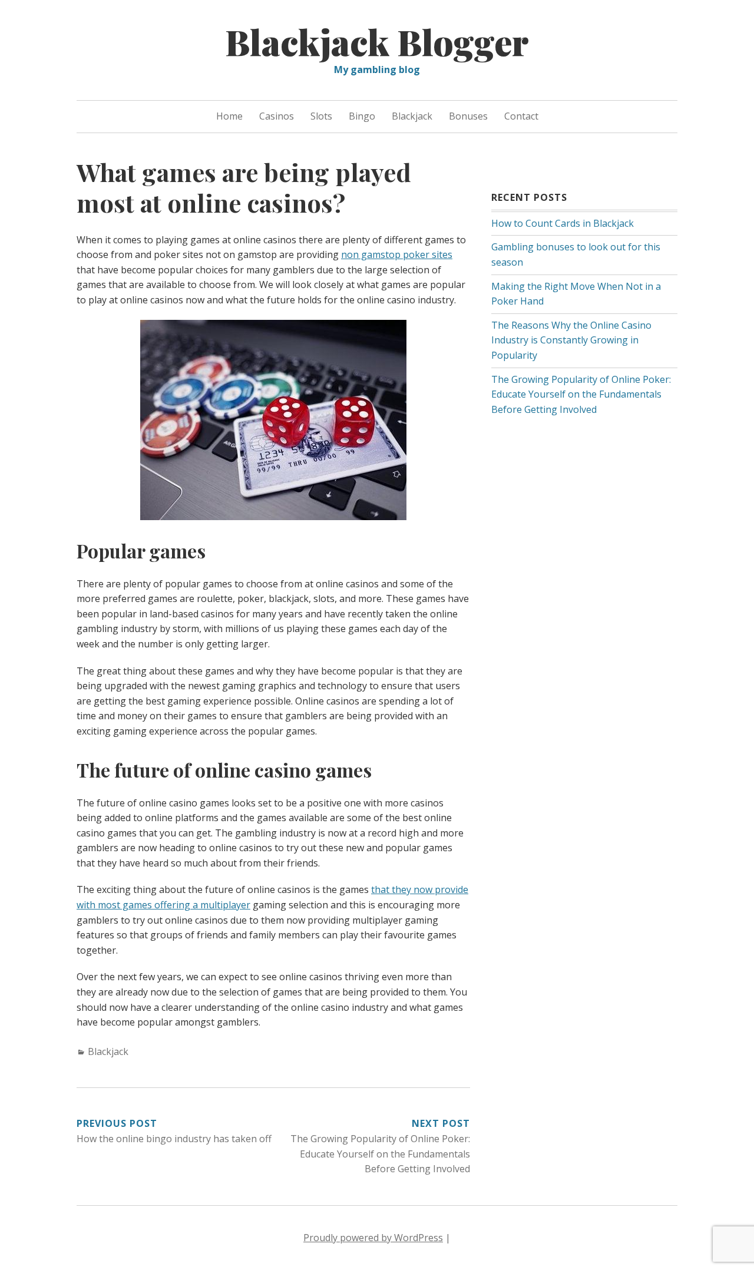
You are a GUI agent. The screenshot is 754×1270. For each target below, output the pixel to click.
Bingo (362, 116)
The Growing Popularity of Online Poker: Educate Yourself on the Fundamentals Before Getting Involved (581, 394)
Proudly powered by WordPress (373, 1237)
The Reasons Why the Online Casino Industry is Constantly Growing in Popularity (571, 340)
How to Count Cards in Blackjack (562, 223)
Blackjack (412, 116)
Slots (321, 116)
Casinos (276, 116)
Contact (521, 116)
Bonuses (468, 116)
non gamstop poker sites (396, 254)
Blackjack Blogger (377, 41)
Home (229, 116)
